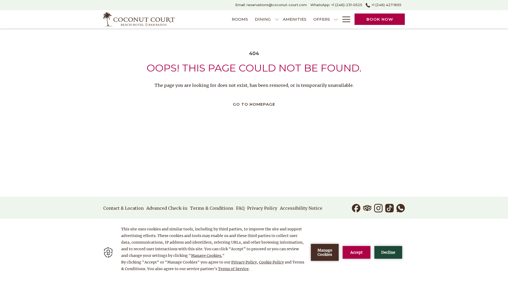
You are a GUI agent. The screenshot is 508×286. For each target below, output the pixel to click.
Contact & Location (123, 208)
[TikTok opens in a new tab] (389, 207)
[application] (254, 252)
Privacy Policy (262, 208)
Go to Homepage (254, 104)
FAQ (240, 208)
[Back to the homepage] (139, 19)
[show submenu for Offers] (335, 19)
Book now (379, 19)
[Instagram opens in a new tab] (378, 207)
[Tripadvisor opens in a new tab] (367, 207)
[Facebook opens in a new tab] (356, 207)
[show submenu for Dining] (276, 19)
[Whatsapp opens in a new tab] (400, 207)
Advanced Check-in (166, 208)
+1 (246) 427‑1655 (385, 5)
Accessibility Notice (301, 208)
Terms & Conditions (211, 208)
